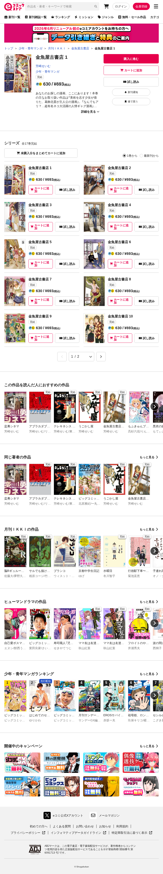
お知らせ (105, 826)
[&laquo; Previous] (62, 356)
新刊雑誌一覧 (38, 17)
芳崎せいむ (43, 66)
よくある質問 (62, 826)
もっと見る (147, 457)
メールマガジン (109, 815)
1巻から (132, 155)
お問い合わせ (85, 826)
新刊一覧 (14, 17)
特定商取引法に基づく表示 (132, 833)
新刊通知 (133, 92)
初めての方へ (39, 826)
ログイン (121, 6)
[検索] (95, 6)
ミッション (86, 17)
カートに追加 (133, 70)
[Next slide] (154, 406)
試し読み (133, 81)
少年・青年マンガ (47, 71)
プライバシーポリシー (28, 833)
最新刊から (151, 155)
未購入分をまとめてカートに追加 (43, 153)
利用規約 (122, 826)
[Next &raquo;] (101, 356)
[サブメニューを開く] (156, 6)
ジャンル (108, 17)
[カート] (106, 6)
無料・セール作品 (134, 17)
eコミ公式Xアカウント (64, 816)
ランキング (62, 17)
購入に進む (131, 58)
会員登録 (141, 6)
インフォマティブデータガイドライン (76, 833)
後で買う (133, 101)
